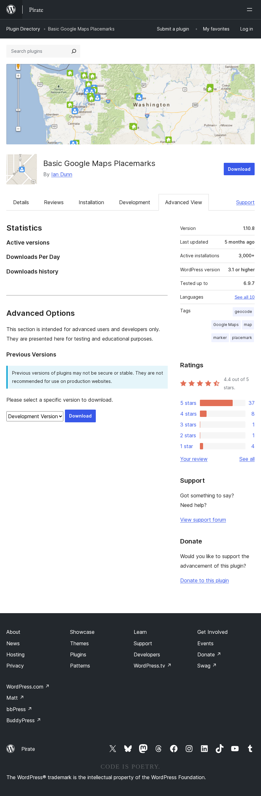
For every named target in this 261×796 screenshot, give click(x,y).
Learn (140, 632)
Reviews (54, 202)
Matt (15, 698)
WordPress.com (28, 686)
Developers (147, 654)
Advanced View (183, 202)
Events (205, 643)
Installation (91, 202)
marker (220, 337)
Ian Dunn (61, 174)
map (248, 324)
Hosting (15, 654)
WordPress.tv (153, 665)
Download (239, 169)
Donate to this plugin (204, 580)
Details (21, 202)
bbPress (19, 709)
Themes (79, 643)
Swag (207, 665)
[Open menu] (251, 9)
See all (247, 459)
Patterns (80, 665)
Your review (194, 459)
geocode (243, 311)
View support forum (203, 519)
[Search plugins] (73, 51)
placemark (242, 337)
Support (245, 202)
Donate (209, 654)
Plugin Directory (23, 28)
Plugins (78, 654)
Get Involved (212, 632)
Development (134, 202)
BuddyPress (23, 720)
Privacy (15, 665)
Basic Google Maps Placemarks (99, 163)
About (13, 632)
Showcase (82, 632)
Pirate (28, 749)
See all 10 (245, 297)
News (13, 643)
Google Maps (226, 324)
